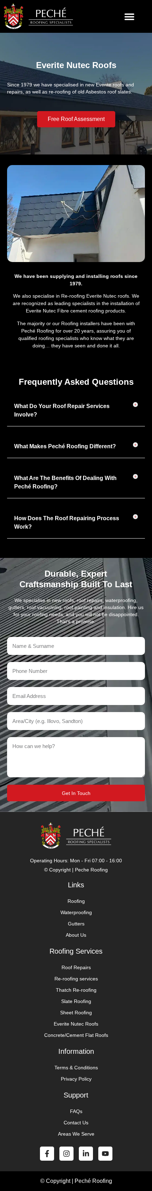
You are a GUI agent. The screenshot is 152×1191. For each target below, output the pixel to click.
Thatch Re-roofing (76, 990)
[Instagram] (66, 1154)
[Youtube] (105, 1154)
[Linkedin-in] (86, 1154)
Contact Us (76, 1122)
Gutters (76, 923)
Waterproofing (76, 912)
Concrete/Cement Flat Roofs (76, 1035)
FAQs (76, 1111)
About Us (76, 935)
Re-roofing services (76, 979)
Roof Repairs (76, 967)
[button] (129, 16)
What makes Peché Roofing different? (65, 446)
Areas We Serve (76, 1134)
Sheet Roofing (76, 1012)
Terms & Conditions (76, 1067)
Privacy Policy (76, 1079)
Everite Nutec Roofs (76, 1024)
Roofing (76, 901)
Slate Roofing (76, 1001)
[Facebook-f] (47, 1154)
